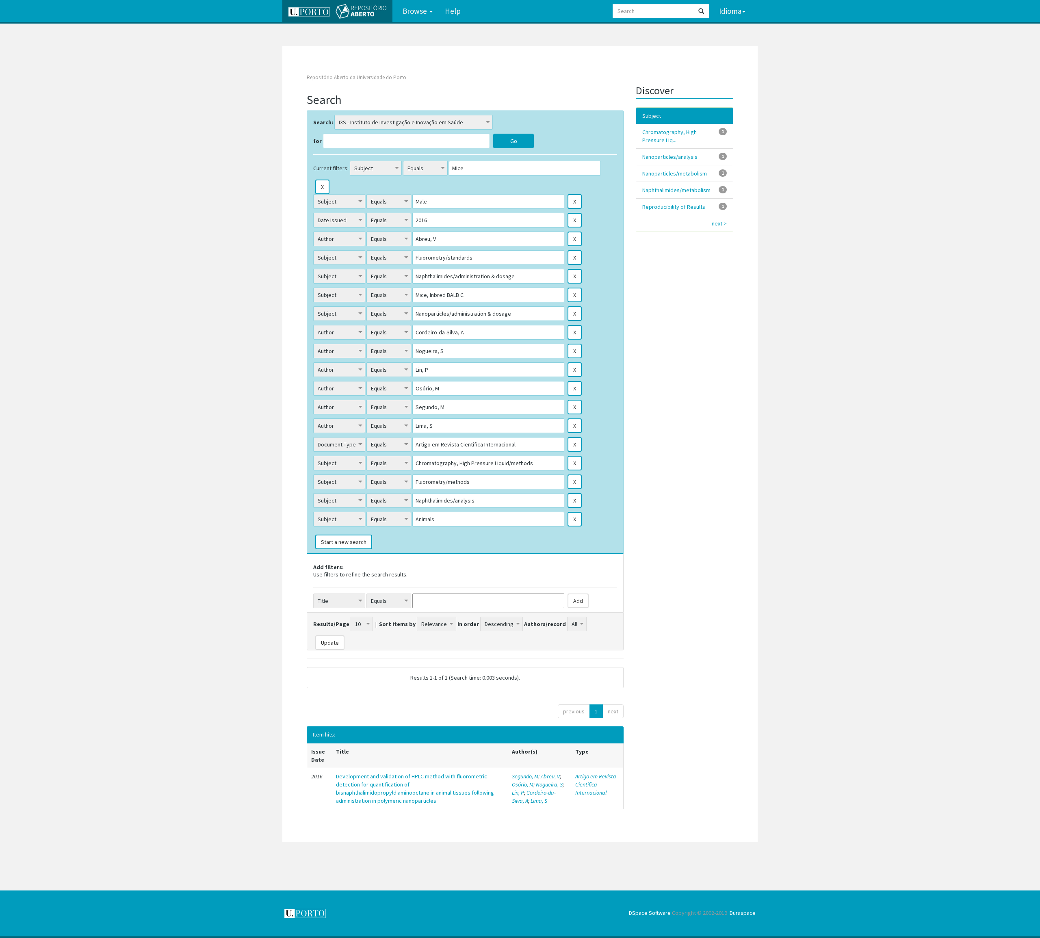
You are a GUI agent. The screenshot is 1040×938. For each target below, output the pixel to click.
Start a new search (343, 542)
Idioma (730, 11)
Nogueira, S (549, 784)
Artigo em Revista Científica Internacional (595, 784)
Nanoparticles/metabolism (674, 173)
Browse (416, 11)
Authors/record (545, 624)
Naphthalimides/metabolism (676, 190)
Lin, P (518, 792)
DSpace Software (650, 912)
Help (453, 11)
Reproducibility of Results (673, 206)
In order (468, 624)
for (317, 141)
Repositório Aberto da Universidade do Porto (356, 77)
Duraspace (743, 912)
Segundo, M (525, 776)
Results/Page (331, 624)
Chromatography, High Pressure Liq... (669, 136)
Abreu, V (550, 776)
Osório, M (522, 784)
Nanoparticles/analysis (670, 156)
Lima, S (539, 800)
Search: (323, 122)
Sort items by (397, 624)
